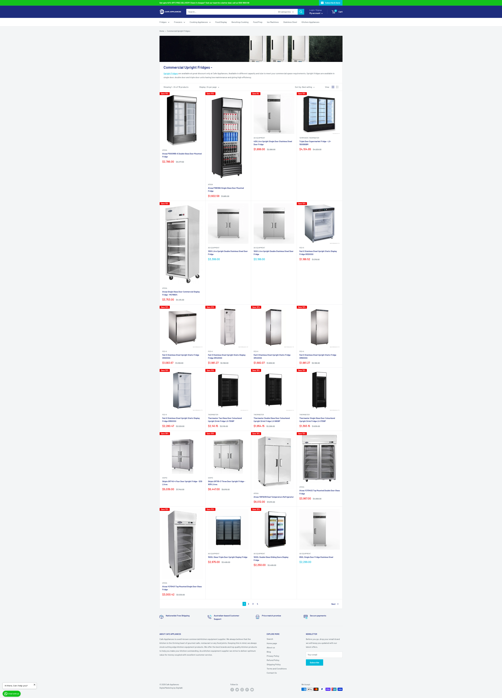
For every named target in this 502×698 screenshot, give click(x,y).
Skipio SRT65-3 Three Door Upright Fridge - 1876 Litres (226, 482)
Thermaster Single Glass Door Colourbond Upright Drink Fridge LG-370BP (317, 419)
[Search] (301, 12)
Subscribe (314, 662)
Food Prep (257, 22)
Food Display (221, 22)
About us (271, 647)
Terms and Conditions (277, 668)
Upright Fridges (171, 73)
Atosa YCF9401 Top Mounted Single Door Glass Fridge (182, 588)
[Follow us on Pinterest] (247, 689)
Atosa (164, 150)
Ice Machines (273, 22)
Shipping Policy (274, 664)
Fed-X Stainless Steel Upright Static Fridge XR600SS (317, 356)
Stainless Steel (290, 22)
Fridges (163, 22)
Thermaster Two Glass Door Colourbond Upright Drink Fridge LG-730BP (225, 419)
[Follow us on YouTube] (252, 689)
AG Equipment (259, 138)
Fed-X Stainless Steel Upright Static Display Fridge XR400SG (227, 356)
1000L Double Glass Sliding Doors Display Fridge (271, 558)
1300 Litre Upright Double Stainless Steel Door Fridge (228, 252)
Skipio (164, 478)
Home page (272, 643)
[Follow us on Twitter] (237, 689)
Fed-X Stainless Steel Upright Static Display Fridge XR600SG (181, 419)
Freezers (178, 22)
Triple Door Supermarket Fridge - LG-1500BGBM (315, 143)
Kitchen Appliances (310, 22)
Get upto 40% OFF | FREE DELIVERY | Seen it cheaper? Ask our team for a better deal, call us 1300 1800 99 (204, 3)
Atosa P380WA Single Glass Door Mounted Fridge (226, 189)
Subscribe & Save (332, 3)
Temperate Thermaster (309, 138)
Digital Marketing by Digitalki (171, 688)
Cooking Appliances (199, 22)
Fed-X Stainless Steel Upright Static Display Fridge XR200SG (318, 252)
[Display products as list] (337, 87)
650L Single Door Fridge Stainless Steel (316, 557)
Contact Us (272, 672)
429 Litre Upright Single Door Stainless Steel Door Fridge (273, 143)
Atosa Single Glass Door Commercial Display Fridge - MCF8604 (181, 293)
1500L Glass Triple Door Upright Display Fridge (227, 557)
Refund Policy (273, 660)
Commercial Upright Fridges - (179, 31)
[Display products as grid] (333, 87)
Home (161, 31)
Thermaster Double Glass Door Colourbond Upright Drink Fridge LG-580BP (272, 419)
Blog (269, 651)
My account (315, 13)
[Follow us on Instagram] (242, 689)
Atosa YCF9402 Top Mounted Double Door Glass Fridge (319, 492)
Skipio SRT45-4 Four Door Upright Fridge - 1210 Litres (182, 482)
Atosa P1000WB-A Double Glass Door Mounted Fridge (182, 155)
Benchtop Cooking (240, 22)
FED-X (301, 248)
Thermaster (213, 415)
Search (270, 639)
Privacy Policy (273, 656)
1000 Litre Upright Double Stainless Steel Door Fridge (273, 252)
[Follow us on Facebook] (232, 689)
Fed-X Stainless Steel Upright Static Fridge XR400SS (272, 356)
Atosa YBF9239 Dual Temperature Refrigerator (274, 497)
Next (333, 604)
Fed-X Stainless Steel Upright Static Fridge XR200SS (180, 356)
